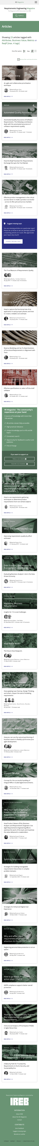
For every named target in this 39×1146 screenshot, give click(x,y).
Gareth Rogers (19, 875)
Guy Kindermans (19, 953)
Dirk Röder (20, 620)
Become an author (19, 1134)
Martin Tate (18, 394)
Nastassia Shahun (20, 913)
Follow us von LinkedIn (18, 459)
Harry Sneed (18, 130)
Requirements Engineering (19, 9)
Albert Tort (18, 356)
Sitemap (6, 1141)
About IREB (19, 1114)
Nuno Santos (12, 704)
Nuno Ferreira (21, 704)
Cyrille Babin (18, 1072)
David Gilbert (13, 620)
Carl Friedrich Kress (20, 318)
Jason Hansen (18, 506)
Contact (19, 1120)
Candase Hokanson (21, 279)
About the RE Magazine (19, 1117)
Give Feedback (19, 1128)
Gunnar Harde (19, 1032)
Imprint (12, 1141)
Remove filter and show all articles (28, 59)
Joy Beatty (12, 279)
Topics (21, 16)
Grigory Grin (18, 542)
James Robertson (24, 659)
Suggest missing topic (13, 241)
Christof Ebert (18, 206)
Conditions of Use (28, 1141)
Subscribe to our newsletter (18, 464)
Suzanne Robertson (14, 659)
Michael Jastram (19, 167)
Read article (7, 96)
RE (19, 2)
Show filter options (17, 51)
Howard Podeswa (19, 836)
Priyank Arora (18, 580)
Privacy (19, 1141)
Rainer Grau (18, 89)
